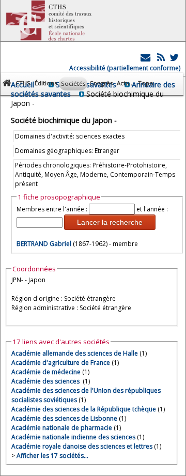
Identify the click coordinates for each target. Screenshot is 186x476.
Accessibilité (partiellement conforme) (124, 68)
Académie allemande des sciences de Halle (74, 353)
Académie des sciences (46, 381)
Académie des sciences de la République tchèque (83, 409)
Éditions (46, 83)
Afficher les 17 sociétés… (52, 455)
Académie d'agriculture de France (60, 362)
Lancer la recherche (110, 222)
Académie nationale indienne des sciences (73, 437)
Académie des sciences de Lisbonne (64, 418)
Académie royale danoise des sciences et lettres (81, 446)
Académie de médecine (46, 371)
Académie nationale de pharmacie (61, 427)
